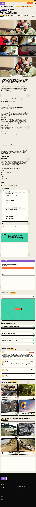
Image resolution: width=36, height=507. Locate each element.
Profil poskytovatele (18, 270)
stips (2, 3)
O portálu (3, 503)
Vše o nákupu (3, 487)
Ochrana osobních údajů (21, 474)
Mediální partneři (3, 492)
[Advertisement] (14, 250)
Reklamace (5, 474)
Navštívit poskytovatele (18, 267)
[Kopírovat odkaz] (33, 15)
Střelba (5, 6)
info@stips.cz (3, 497)
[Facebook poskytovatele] (3, 273)
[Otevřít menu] (34, 3)
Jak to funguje (3, 489)
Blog (1, 474)
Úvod (1, 6)
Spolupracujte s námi (21, 487)
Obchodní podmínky (12, 474)
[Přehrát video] (18, 66)
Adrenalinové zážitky (11, 6)
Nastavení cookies (21, 490)
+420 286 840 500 (4, 265)
